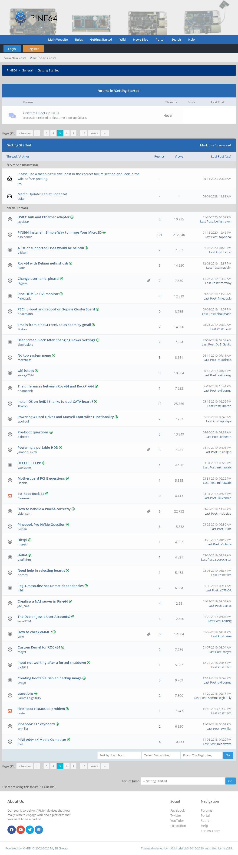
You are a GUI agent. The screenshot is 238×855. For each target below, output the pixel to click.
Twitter (175, 815)
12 (160, 403)
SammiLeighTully (29, 698)
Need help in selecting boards (41, 570)
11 (57, 237)
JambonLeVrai (27, 452)
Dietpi (22, 540)
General (27, 70)
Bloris (21, 268)
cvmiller (23, 728)
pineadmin (25, 237)
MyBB (27, 848)
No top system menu (34, 355)
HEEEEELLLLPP (29, 463)
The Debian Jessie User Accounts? (44, 616)
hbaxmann (25, 314)
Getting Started (101, 39)
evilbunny (224, 375)
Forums (206, 810)
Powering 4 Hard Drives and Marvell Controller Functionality (66, 417)
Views (179, 156)
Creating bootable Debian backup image (50, 678)
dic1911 (23, 667)
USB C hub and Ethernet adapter (43, 217)
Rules (79, 39)
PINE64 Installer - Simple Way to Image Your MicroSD (60, 232)
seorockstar (223, 559)
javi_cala (23, 606)
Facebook (177, 810)
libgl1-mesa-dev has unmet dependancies (51, 586)
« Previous (25, 133)
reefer (22, 713)
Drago (22, 683)
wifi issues (26, 370)
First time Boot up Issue (41, 113)
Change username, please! (38, 278)
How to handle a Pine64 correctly (44, 509)
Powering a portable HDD (38, 447)
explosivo (24, 467)
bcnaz (227, 252)
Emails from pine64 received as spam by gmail (54, 325)
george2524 (26, 375)
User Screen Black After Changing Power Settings (56, 340)
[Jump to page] (105, 133)
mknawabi (224, 467)
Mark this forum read (215, 145)
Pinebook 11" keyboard (36, 724)
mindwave (224, 744)
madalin (225, 267)
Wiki (122, 39)
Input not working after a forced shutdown (52, 662)
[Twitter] (30, 830)
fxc (20, 183)
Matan (22, 329)
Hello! (22, 555)
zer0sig (226, 621)
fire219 (227, 848)
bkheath (23, 437)
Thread (12, 156)
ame (21, 636)
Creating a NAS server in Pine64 (43, 601)
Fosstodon (178, 825)
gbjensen (24, 513)
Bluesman (24, 498)
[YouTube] (21, 830)
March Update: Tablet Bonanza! (42, 194)
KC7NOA (225, 590)
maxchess (24, 360)
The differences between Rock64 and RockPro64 (56, 386)
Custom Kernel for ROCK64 (39, 647)
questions (25, 693)
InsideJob (225, 452)
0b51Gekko (25, 344)
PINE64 (12, 70)
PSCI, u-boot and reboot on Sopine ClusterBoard (56, 309)
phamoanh (25, 391)
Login (12, 49)
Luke (21, 199)
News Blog (140, 39)
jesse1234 (24, 621)
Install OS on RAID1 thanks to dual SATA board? (55, 401)
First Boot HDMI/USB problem (41, 709)
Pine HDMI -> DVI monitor (38, 294)
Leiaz (228, 329)
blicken (22, 252)
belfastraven (222, 221)
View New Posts (15, 58)
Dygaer (22, 283)
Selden (22, 529)
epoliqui (23, 421)
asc (228, 156)
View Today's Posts (43, 58)
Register (33, 49)
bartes (227, 605)
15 (83, 133)
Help (191, 39)
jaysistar (23, 221)
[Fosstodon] (39, 830)
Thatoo (23, 406)
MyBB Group (59, 848)
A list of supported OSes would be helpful (51, 248)
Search (176, 39)
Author (24, 156)
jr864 (21, 590)
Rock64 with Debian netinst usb (43, 263)
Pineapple (24, 298)
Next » (94, 133)
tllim (228, 575)
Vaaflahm (24, 560)
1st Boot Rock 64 (31, 493)
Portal (160, 39)
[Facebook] (11, 830)
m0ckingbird (177, 848)
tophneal (225, 237)
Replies (159, 156)
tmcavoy (225, 283)
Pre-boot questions (33, 432)
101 (159, 234)
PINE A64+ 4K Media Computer (42, 739)
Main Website (58, 39)
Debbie (22, 483)
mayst (22, 652)
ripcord (23, 575)
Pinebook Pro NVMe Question (41, 524)
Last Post (217, 156)
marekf (22, 544)
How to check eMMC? (35, 632)
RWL (21, 744)
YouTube (177, 820)
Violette (226, 544)
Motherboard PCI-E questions (41, 478)
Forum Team (210, 831)
